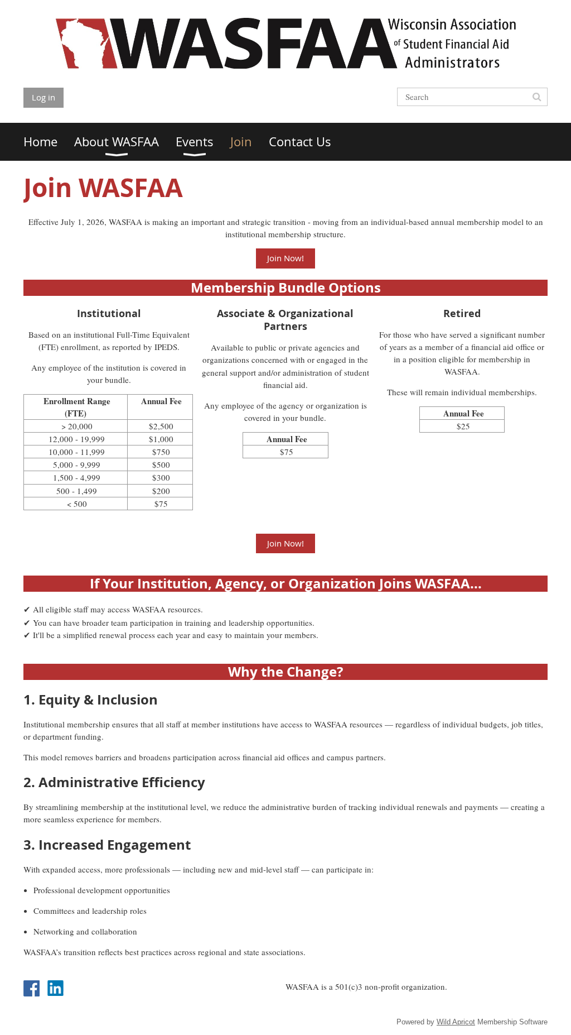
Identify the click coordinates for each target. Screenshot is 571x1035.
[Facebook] (31, 988)
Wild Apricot (456, 1022)
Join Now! (285, 257)
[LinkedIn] (55, 988)
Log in (43, 97)
